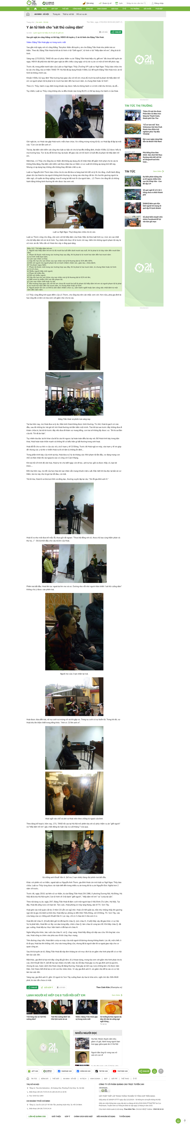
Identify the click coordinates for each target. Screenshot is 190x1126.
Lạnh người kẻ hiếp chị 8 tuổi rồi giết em (48, 33)
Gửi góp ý (48, 987)
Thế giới (65, 9)
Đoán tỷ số (107, 3)
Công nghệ (77, 9)
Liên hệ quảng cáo (37, 1116)
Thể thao (125, 1079)
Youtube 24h (122, 1071)
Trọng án (56, 14)
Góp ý (67, 1116)
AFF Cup (54, 9)
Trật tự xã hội (68, 14)
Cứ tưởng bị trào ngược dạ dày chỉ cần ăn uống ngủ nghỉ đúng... (110, 1019)
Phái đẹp (159, 9)
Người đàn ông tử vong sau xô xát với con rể (104, 1053)
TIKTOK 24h (103, 1071)
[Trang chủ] (30, 14)
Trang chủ (30, 22)
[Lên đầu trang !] (184, 1120)
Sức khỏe (147, 9)
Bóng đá (89, 9)
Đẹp (105, 1079)
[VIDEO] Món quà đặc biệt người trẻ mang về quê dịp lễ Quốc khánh (152, 205)
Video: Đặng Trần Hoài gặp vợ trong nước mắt (46, 42)
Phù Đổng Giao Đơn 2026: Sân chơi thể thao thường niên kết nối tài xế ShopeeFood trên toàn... (152, 157)
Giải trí (114, 1079)
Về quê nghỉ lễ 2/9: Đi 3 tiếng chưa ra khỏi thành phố (153, 192)
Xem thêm (116, 995)
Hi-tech (83, 1079)
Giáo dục (114, 9)
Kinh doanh (102, 9)
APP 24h (35, 1071)
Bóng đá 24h (85, 1071)
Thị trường (134, 9)
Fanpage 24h (67, 1071)
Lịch (121, 3)
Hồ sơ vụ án (81, 14)
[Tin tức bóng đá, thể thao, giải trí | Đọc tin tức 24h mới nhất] (31, 3)
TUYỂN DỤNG (124, 1116)
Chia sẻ (118, 32)
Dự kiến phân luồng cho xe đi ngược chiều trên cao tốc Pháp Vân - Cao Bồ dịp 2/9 (152, 180)
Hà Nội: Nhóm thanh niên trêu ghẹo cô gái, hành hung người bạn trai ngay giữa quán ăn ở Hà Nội (105, 1041)
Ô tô (124, 9)
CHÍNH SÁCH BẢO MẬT (83, 1116)
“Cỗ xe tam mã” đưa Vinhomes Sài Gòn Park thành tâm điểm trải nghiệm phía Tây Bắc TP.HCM (152, 129)
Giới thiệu (56, 1116)
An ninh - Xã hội (41, 14)
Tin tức (44, 9)
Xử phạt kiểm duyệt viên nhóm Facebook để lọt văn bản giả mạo (153, 219)
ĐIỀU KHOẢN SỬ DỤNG (106, 1116)
